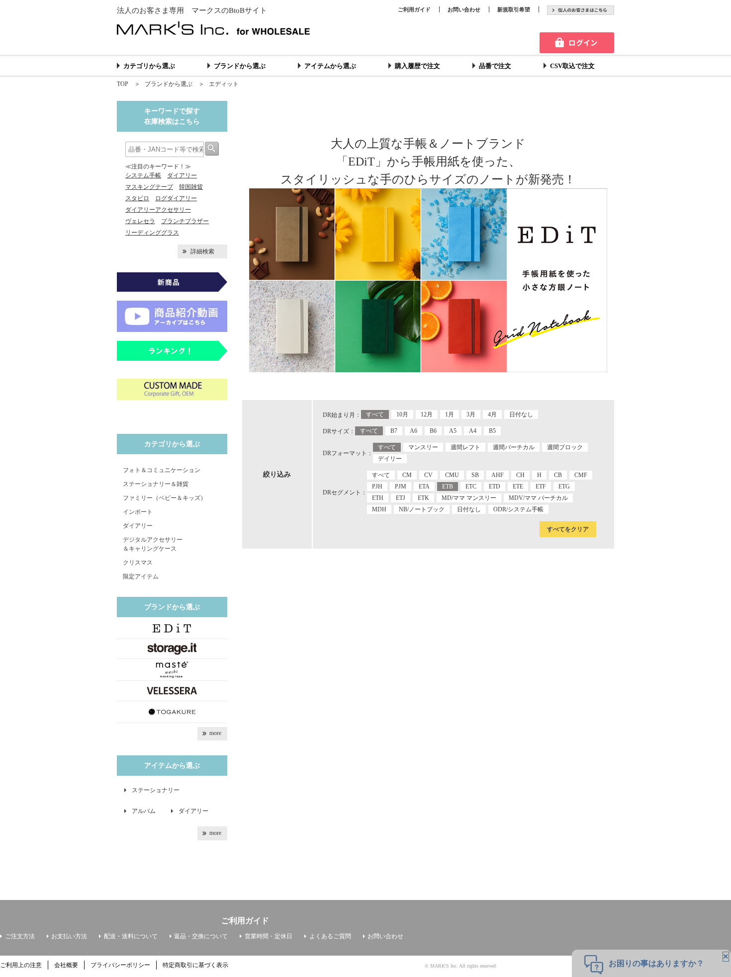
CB (558, 475)
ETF (541, 486)
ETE (518, 486)
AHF (497, 475)
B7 (393, 430)
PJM (400, 486)
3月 (470, 414)
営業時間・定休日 (268, 936)
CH (520, 475)
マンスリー (423, 447)
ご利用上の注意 (21, 965)
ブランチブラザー (185, 221)
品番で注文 (495, 66)
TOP (122, 84)
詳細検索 (202, 251)
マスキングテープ (149, 186)
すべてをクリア (568, 529)
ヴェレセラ (140, 221)
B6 (433, 430)
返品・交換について (201, 936)
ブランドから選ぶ (240, 66)
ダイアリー (182, 175)
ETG (564, 486)
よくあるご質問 (330, 936)
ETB (447, 486)
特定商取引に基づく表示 (195, 965)
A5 (453, 430)
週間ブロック (565, 447)
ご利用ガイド (414, 9)
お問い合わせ (464, 9)
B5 (492, 430)
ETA (424, 486)
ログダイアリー (176, 198)
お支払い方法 (69, 936)
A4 (472, 430)
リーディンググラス (152, 232)
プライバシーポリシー (120, 965)
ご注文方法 (20, 936)
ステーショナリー (156, 790)
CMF (580, 475)
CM (407, 475)
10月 (402, 414)
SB (475, 475)
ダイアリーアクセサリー (158, 209)
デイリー (390, 458)
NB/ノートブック (422, 509)
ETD (494, 486)
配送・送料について (131, 936)
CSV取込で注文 (572, 66)
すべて (375, 414)
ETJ (400, 497)
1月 (449, 414)
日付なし (521, 414)
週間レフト (465, 447)
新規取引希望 (513, 9)
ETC (470, 486)
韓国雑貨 (191, 186)
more (215, 733)
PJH (377, 486)
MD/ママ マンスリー (469, 497)
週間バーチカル (514, 447)
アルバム (147, 811)
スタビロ (137, 198)
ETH (377, 497)
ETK (423, 497)
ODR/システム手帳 (518, 509)
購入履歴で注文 (417, 66)
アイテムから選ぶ (330, 66)
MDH (379, 509)
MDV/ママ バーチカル (538, 497)
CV (428, 475)
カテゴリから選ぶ (149, 66)
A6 (413, 430)
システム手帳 (143, 175)
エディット (224, 84)
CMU (452, 475)
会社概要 (66, 965)
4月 (492, 414)
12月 (427, 414)
